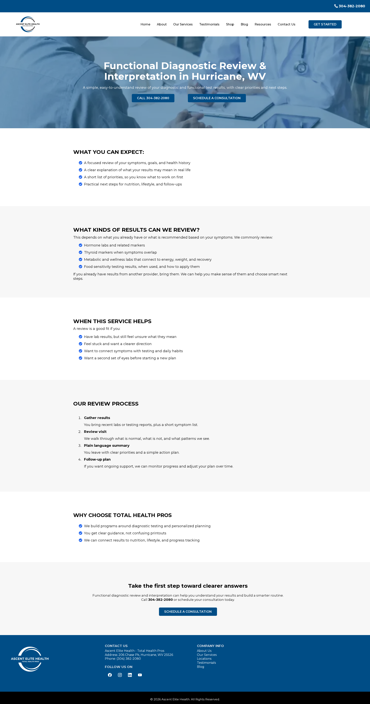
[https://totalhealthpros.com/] (28, 24)
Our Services (183, 24)
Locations (204, 658)
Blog (244, 24)
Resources (263, 24)
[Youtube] (140, 675)
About (162, 24)
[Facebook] (110, 675)
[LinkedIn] (130, 675)
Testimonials (209, 24)
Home (145, 24)
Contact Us (286, 24)
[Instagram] (120, 675)
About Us (204, 651)
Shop (230, 24)
